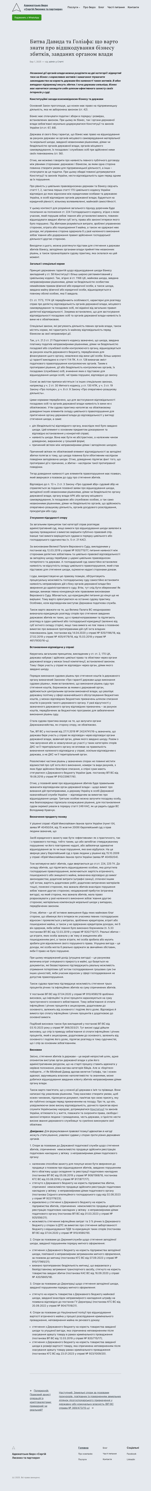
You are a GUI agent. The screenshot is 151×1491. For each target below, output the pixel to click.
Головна (83, 1447)
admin (52, 61)
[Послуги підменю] (79, 7)
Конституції (97, 1109)
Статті (60, 61)
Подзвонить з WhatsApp (26, 17)
